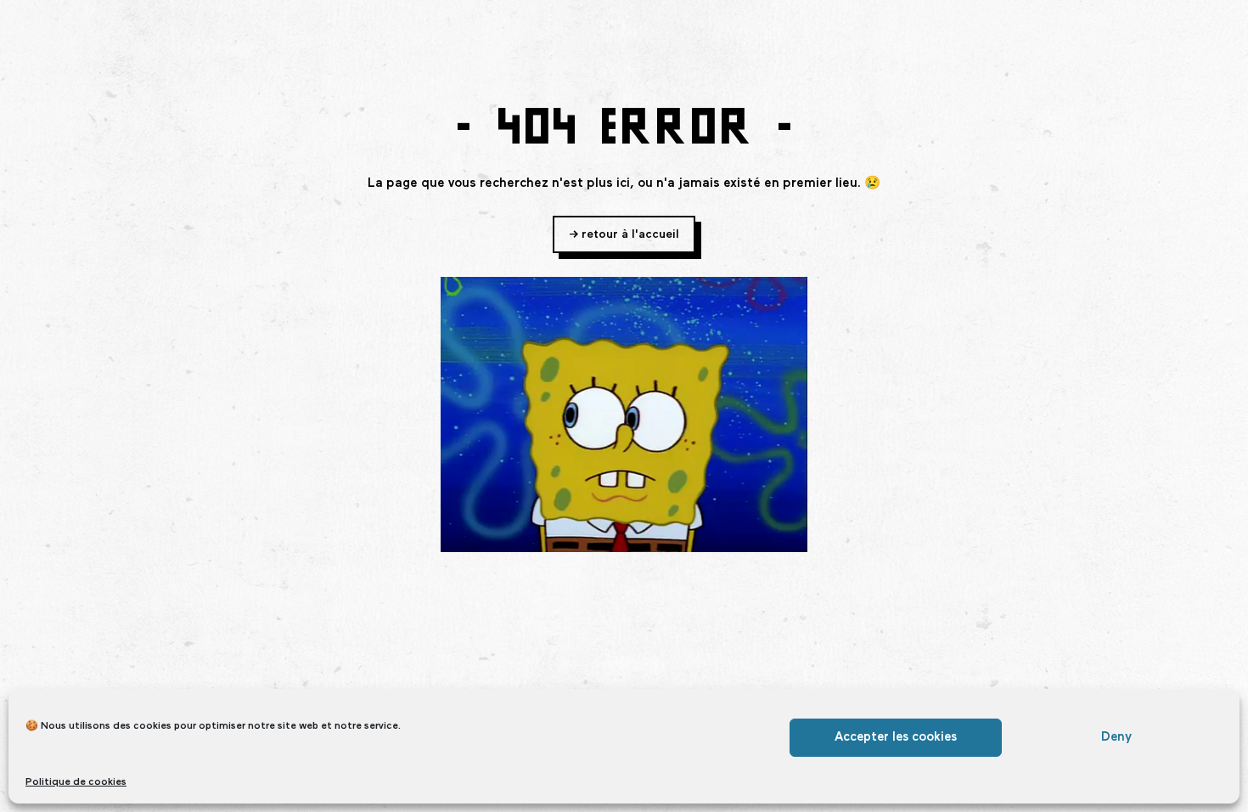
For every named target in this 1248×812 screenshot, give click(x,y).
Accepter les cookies (896, 736)
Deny (1116, 736)
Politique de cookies (75, 782)
